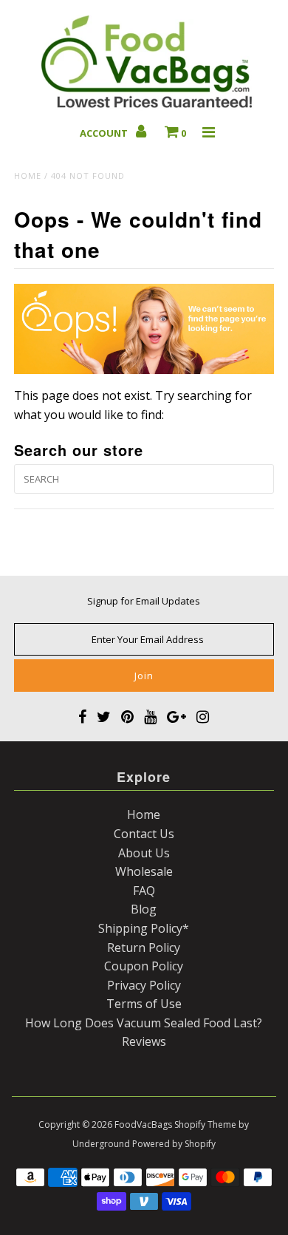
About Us (144, 853)
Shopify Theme (205, 1124)
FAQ (144, 890)
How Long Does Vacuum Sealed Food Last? (143, 1023)
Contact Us (144, 834)
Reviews (144, 1041)
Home (27, 175)
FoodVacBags (143, 1124)
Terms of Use (144, 1004)
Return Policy (143, 947)
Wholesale (144, 871)
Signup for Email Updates (143, 601)
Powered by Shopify (174, 1143)
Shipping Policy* (143, 928)
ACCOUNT (105, 133)
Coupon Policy (143, 966)
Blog (144, 909)
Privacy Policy (144, 985)
